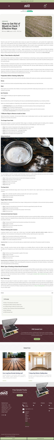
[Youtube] (5, 415)
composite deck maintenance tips (40, 273)
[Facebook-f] (2, 415)
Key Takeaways (8, 310)
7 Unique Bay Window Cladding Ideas (38, 373)
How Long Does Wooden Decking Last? (13, 373)
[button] (9, 6)
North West (27, 425)
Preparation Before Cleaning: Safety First (13, 304)
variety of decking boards (39, 285)
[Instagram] (3, 415)
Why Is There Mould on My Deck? (11, 302)
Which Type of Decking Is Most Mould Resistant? (15, 308)
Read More (4, 380)
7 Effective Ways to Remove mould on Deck (13, 306)
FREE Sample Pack (8, 312)
